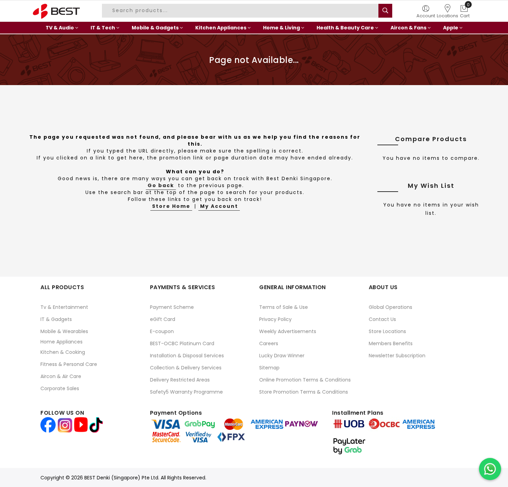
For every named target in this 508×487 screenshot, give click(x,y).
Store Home (171, 206)
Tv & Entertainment (64, 307)
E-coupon (162, 331)
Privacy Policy (275, 319)
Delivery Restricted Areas (180, 379)
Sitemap (269, 367)
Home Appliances (61, 341)
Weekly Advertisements (287, 331)
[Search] (385, 11)
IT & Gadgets (56, 319)
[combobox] (241, 11)
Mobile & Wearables (64, 331)
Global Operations (390, 307)
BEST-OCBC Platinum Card (182, 343)
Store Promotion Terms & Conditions (303, 391)
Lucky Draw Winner (281, 355)
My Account (219, 206)
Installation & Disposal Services (187, 355)
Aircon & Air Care (60, 376)
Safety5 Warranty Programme (186, 391)
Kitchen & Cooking (62, 352)
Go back (161, 185)
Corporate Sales (59, 388)
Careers (268, 343)
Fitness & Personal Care (68, 364)
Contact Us (382, 319)
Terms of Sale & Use (283, 307)
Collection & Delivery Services (186, 367)
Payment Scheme (172, 307)
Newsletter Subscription (397, 355)
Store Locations (387, 331)
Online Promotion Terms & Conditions (305, 379)
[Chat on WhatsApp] (490, 469)
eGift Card (162, 319)
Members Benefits (391, 343)
